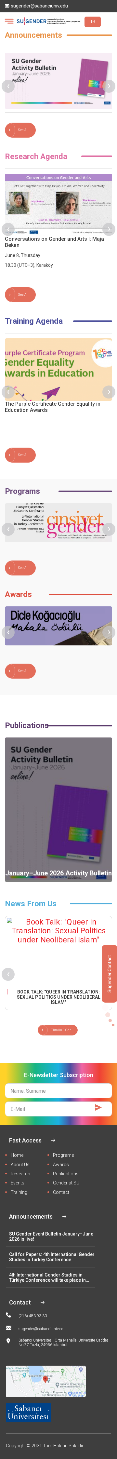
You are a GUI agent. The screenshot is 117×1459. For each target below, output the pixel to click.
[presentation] (8, 86)
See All (23, 130)
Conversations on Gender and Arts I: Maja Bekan (54, 242)
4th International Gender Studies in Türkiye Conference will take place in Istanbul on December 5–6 (47, 1277)
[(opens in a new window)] (58, 952)
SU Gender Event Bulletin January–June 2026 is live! (51, 1236)
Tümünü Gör (61, 1030)
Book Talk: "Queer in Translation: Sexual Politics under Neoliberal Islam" (58, 997)
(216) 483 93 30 (33, 1316)
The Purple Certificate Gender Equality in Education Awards (52, 407)
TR (92, 21)
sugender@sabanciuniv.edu (39, 6)
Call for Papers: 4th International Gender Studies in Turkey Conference (52, 1257)
